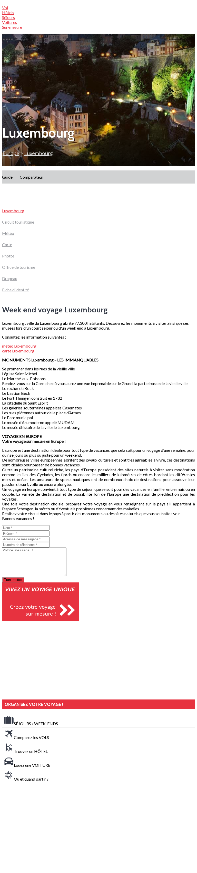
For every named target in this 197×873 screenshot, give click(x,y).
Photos (8, 255)
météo (19, 345)
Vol (5, 7)
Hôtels (8, 12)
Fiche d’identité (15, 289)
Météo (8, 233)
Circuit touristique (18, 221)
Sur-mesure (12, 27)
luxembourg (38, 153)
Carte (7, 244)
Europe (11, 153)
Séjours (8, 17)
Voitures (9, 22)
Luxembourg (13, 210)
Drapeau (9, 278)
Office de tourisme (18, 267)
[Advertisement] (40, 660)
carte (18, 350)
